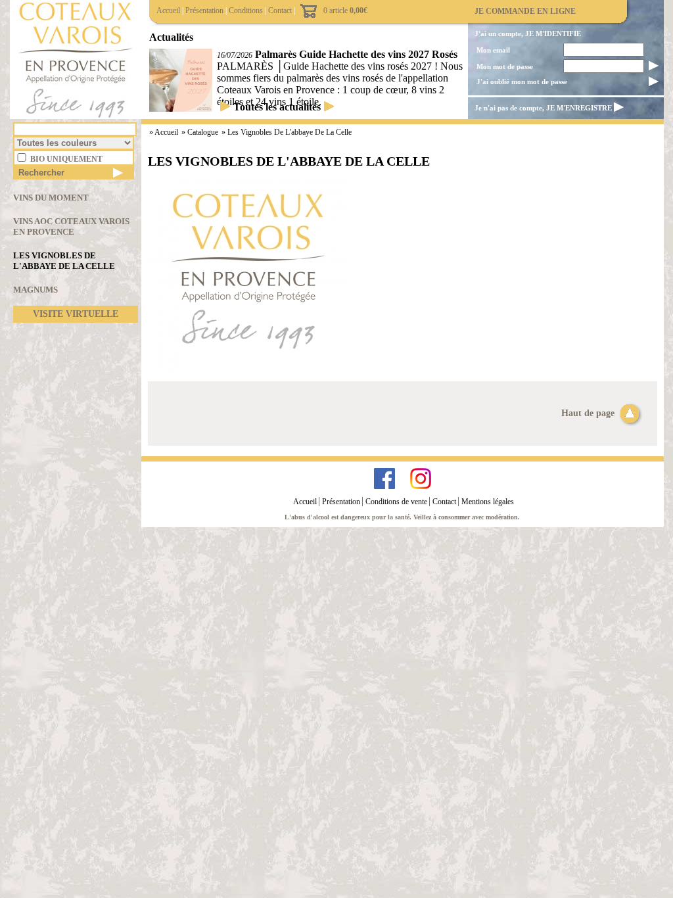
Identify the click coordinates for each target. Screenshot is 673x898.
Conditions (246, 10)
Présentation (204, 10)
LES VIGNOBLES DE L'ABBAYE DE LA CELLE (64, 260)
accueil (167, 132)
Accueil (168, 10)
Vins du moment (51, 197)
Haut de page (589, 413)
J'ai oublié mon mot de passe (521, 81)
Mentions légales (487, 501)
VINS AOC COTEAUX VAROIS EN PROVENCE (71, 226)
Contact (280, 10)
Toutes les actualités (277, 106)
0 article (345, 10)
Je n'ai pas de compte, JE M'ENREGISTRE (543, 108)
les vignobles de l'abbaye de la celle (289, 132)
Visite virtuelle (75, 314)
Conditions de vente (396, 501)
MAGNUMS (35, 290)
